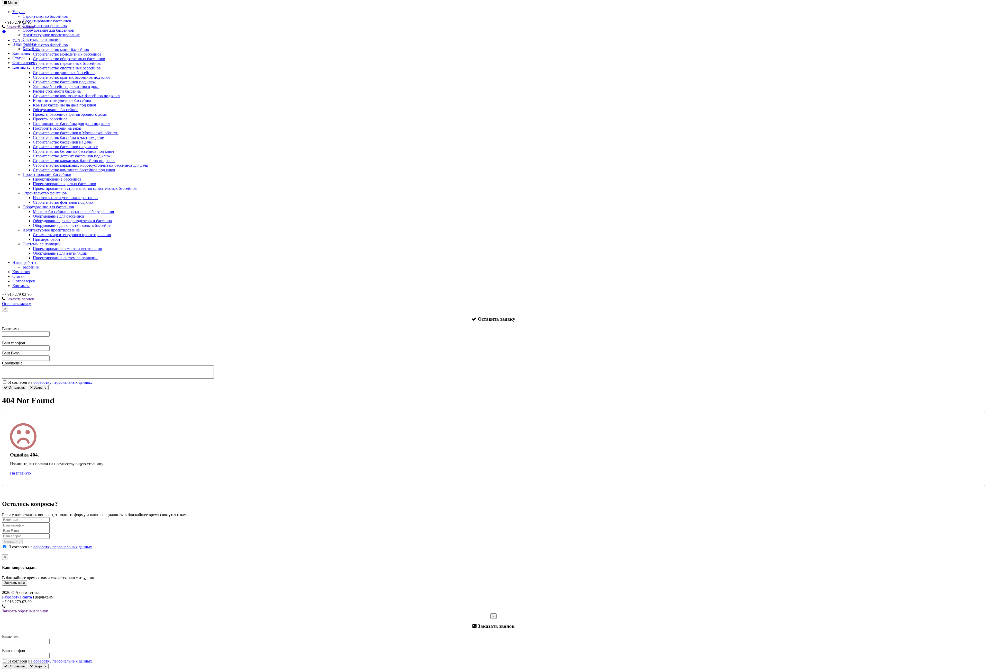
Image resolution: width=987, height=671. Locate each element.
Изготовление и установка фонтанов (65, 197)
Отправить (16, 387)
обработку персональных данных (62, 382)
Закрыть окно (14, 583)
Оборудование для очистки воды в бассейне (72, 225)
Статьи (18, 58)
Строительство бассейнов (45, 16)
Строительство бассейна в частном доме (68, 137)
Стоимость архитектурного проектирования (72, 234)
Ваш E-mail (12, 353)
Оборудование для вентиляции (60, 253)
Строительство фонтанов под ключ (64, 202)
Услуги (18, 12)
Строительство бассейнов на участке (65, 147)
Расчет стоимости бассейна (57, 91)
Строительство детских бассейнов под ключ (72, 156)
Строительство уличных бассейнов (64, 72)
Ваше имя (10, 329)
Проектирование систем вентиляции (65, 258)
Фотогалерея (23, 62)
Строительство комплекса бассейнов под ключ (74, 170)
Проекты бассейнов (50, 119)
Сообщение (12, 363)
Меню (12, 3)
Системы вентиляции (42, 39)
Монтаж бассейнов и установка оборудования (73, 211)
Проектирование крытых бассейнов (64, 184)
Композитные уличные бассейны (62, 100)
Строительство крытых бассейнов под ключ (71, 77)
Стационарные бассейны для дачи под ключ (71, 123)
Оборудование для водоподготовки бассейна (72, 221)
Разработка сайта (17, 597)
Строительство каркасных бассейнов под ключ (74, 160)
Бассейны (31, 49)
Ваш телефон (13, 343)
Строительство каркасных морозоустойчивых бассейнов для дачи (90, 165)
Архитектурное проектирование (51, 35)
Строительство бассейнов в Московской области (75, 133)
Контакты (21, 67)
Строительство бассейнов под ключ (64, 82)
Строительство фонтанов (45, 25)
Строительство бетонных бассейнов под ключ (73, 151)
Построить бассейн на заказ (57, 128)
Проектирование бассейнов (47, 21)
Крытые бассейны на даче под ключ (64, 105)
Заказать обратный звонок (25, 611)
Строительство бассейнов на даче (62, 142)
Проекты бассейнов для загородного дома (70, 114)
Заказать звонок (20, 299)
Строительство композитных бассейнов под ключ (76, 96)
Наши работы (24, 44)
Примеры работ (46, 239)
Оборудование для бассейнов (48, 30)
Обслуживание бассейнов (55, 110)
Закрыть (40, 387)
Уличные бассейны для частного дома (66, 86)
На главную (20, 473)
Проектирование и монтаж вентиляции (67, 248)
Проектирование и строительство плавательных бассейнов (85, 188)
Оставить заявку (16, 303)
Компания (21, 53)
